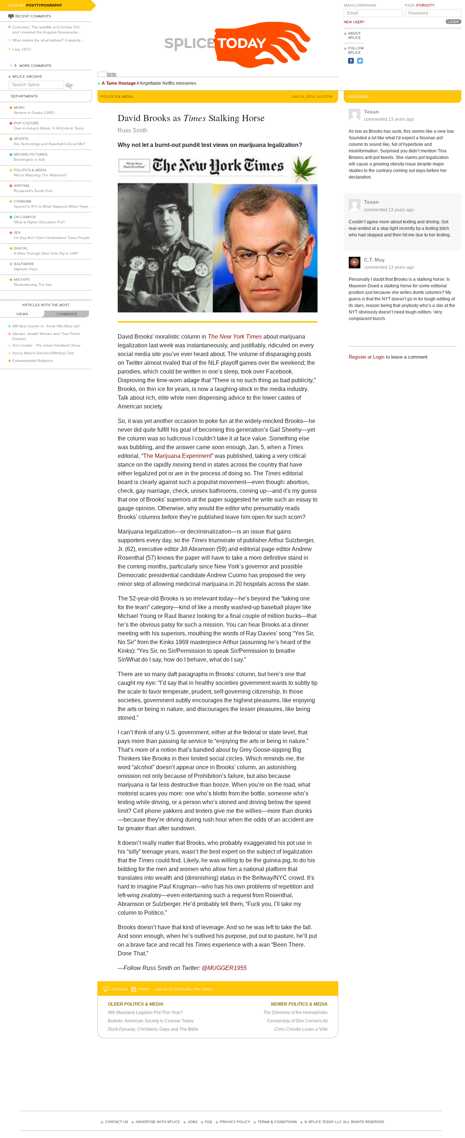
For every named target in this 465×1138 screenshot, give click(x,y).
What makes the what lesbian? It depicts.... (48, 40)
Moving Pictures (30, 154)
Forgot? (425, 5)
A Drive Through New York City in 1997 (46, 253)
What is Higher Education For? (39, 222)
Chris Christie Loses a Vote (301, 1029)
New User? (354, 22)
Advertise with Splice (158, 1122)
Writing (21, 186)
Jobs (192, 1122)
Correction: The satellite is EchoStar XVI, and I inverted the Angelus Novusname (46, 29)
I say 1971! (21, 49)
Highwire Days (25, 269)
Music (19, 107)
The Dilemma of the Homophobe (295, 1012)
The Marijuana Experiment (177, 456)
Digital (21, 248)
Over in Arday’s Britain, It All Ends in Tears (49, 128)
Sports (21, 139)
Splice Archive (27, 77)
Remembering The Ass (33, 285)
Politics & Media (30, 170)
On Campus (25, 217)
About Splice (354, 35)
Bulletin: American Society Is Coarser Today (151, 1020)
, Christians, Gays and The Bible (153, 1029)
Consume (23, 201)
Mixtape (22, 279)
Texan (371, 112)
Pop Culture (26, 123)
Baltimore (24, 264)
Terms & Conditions (277, 1122)
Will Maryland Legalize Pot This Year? (145, 1012)
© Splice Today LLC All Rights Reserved (344, 1122)
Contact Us (116, 1122)
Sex (17, 233)
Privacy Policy (235, 1122)
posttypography (44, 5)
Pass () (420, 5)
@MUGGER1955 (224, 968)
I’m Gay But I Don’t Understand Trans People (52, 238)
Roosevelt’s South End (33, 191)
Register (357, 357)
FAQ (208, 1122)
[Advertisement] (428, 58)
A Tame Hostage (119, 83)
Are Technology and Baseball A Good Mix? (49, 144)
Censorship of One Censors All (297, 1020)
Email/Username (360, 5)
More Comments (35, 66)
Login (378, 357)
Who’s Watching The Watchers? (40, 175)
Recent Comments (33, 16)
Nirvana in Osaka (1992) (34, 113)
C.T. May (374, 260)
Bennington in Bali (29, 159)
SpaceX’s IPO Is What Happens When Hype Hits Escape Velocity (68, 206)
